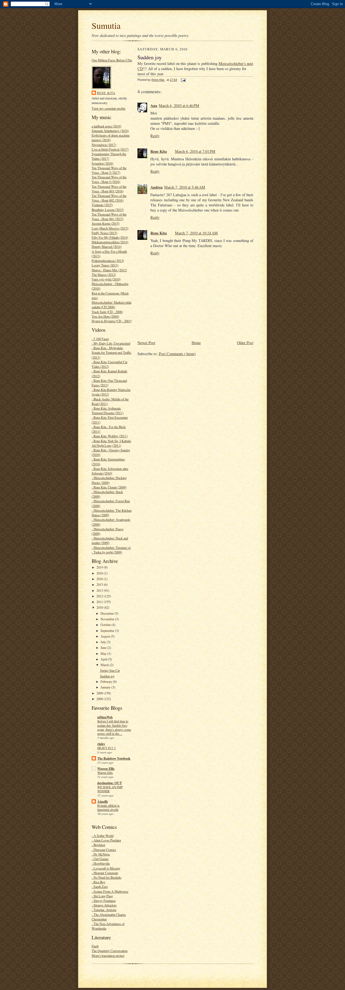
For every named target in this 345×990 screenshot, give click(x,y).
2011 (100, 602)
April (104, 659)
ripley (101, 743)
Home (196, 342)
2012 (100, 596)
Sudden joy (107, 676)
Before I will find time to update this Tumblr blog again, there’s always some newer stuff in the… (114, 727)
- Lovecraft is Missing (106, 868)
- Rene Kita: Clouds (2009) (109, 487)
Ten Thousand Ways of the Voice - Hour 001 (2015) (109, 216)
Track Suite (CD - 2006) (107, 312)
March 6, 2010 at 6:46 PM (179, 105)
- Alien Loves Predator (106, 840)
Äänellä (102, 801)
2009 (100, 693)
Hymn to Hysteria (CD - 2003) (112, 321)
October (106, 624)
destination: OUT (109, 782)
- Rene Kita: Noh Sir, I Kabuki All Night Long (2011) (111, 443)
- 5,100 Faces (100, 339)
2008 (100, 699)
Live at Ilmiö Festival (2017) (110, 149)
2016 (100, 579)
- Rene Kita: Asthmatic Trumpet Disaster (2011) (107, 410)
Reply (155, 135)
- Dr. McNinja (101, 854)
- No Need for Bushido (106, 877)
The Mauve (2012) (104, 274)
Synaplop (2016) (102, 163)
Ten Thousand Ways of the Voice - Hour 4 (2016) (109, 179)
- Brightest (98, 845)
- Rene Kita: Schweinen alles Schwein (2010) (110, 470)
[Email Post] (183, 79)
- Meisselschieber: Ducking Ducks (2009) (109, 480)
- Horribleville (101, 863)
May (104, 653)
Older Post (245, 342)
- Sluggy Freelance (104, 900)
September (108, 630)
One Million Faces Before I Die (112, 60)
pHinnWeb (105, 717)
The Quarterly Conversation (109, 951)
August (106, 636)
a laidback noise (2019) (106, 126)
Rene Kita (106, 93)
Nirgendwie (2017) (104, 145)
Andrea (156, 187)
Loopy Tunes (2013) (105, 265)
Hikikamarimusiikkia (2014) (110, 242)
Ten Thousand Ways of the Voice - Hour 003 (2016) (109, 188)
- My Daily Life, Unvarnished (111, 343)
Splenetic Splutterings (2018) (110, 131)
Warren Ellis (106, 768)
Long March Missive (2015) (110, 228)
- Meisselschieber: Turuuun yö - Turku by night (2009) (111, 549)
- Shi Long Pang (102, 896)
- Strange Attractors (104, 905)
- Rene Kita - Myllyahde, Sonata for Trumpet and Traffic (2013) (111, 352)
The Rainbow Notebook (113, 758)
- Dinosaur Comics (104, 849)
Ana (153, 105)
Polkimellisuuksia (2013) (108, 260)
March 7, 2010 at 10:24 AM (196, 233)
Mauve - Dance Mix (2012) (109, 270)
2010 (100, 607)
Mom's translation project (108, 955)
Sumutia (106, 25)
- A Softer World (102, 835)
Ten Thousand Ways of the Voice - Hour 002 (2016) (109, 197)
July (104, 642)
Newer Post (146, 342)
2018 (100, 573)
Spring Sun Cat (110, 670)
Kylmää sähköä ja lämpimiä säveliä (108, 808)
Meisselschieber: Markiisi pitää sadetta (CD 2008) (111, 304)
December (108, 613)
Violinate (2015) (102, 205)
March (105, 665)
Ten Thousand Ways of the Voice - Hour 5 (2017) (109, 170)
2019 (100, 567)
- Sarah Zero (100, 886)
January (106, 687)
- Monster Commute (105, 873)
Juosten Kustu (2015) (105, 223)
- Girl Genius (100, 859)
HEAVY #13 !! (106, 748)
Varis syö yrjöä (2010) (106, 279)
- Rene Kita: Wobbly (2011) (109, 436)
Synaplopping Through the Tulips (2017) (109, 156)
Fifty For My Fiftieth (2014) (110, 237)
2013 (100, 590)
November (108, 619)
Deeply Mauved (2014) (107, 246)
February (107, 681)
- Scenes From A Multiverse (110, 891)
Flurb (95, 946)
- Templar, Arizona (104, 910)
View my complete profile (108, 108)
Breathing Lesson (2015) (108, 209)
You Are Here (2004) (105, 316)
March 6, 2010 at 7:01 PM (195, 151)
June (104, 647)
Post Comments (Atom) (177, 353)
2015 (100, 584)
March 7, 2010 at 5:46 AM (184, 187)
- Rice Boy (98, 882)
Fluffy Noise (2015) (104, 233)
